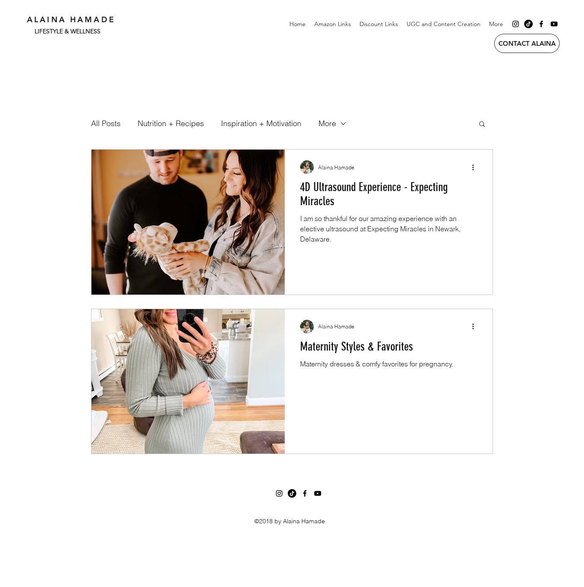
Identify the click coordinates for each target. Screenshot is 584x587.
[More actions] (476, 167)
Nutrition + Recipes (171, 123)
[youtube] (554, 24)
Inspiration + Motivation (261, 123)
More (327, 123)
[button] (482, 124)
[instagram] (515, 24)
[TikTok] (528, 24)
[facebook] (541, 24)
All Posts (106, 123)
